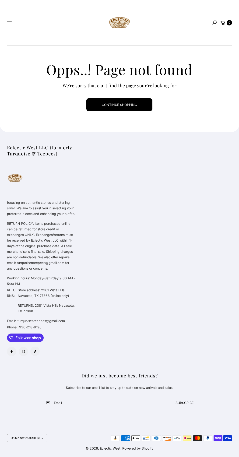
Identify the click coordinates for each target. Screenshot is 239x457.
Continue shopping (119, 105)
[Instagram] (23, 351)
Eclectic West (110, 448)
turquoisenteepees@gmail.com (41, 321)
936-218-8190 (30, 327)
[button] (214, 23)
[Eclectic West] (119, 23)
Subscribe (184, 403)
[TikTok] (35, 351)
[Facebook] (11, 351)
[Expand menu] (9, 23)
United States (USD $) (25, 438)
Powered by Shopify (137, 448)
